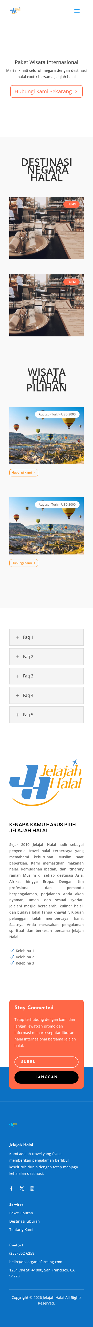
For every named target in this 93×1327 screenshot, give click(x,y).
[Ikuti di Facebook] (11, 1188)
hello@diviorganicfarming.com (35, 1261)
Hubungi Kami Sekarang (43, 91)
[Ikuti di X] (22, 1188)
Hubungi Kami (22, 472)
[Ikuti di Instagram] (32, 1188)
